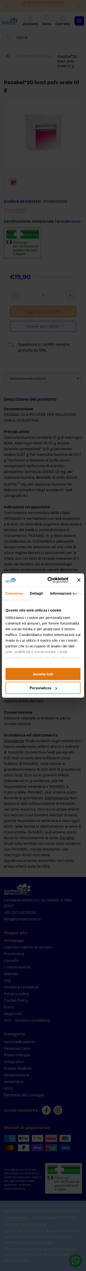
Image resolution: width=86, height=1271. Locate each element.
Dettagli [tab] (36, 593)
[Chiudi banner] (79, 580)
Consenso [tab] (14, 593)
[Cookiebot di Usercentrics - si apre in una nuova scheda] (50, 580)
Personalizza (40, 688)
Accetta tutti (43, 674)
